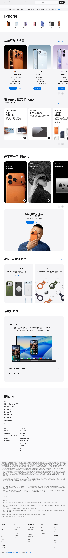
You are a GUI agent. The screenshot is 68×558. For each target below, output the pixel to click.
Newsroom (56, 537)
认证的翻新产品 (30, 536)
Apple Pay (3, 547)
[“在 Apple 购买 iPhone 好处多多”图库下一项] (62, 144)
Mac (2, 527)
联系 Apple (55, 547)
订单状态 (28, 541)
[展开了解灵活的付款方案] (39, 124)
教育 (54, 527)
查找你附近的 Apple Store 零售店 (12, 552)
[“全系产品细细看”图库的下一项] (62, 93)
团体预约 (28, 531)
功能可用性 (43, 514)
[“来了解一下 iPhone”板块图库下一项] (62, 206)
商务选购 (42, 527)
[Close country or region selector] (66, 2)
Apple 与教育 (43, 532)
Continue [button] (61, 2)
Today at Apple (30, 529)
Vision (2, 534)
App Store (16, 537)
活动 (54, 545)
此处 (44, 474)
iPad (2, 529)
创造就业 (55, 542)
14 (44, 272)
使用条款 (25, 556)
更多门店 (20, 552)
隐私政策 (21, 556)
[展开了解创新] (15, 182)
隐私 (54, 531)
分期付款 (28, 539)
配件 (2, 541)
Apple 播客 (16, 535)
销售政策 (29, 556)
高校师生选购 (43, 533)
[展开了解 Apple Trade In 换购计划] (15, 124)
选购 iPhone (57, 9)
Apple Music (16, 533)
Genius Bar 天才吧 (30, 527)
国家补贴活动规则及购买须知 (52, 474)
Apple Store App (30, 534)
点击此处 (55, 505)
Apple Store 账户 (17, 527)
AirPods (2, 536)
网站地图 (37, 556)
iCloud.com (16, 529)
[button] (46, 2)
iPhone (2, 531)
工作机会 (55, 540)
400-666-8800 (28, 552)
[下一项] (62, 25)
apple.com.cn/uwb (8, 511)
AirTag (2, 539)
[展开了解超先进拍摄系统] (39, 182)
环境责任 (55, 529)
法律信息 (33, 556)
